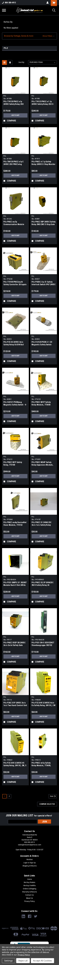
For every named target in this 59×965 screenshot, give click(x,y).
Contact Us (29, 895)
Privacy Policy (29, 901)
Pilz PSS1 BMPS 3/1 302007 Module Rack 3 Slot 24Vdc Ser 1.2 (14, 585)
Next (52, 796)
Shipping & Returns (30, 866)
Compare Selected (47, 804)
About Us (29, 898)
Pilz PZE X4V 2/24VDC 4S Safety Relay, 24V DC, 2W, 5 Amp (14, 765)
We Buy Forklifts (29, 886)
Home (29, 879)
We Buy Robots (29, 882)
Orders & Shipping (29, 889)
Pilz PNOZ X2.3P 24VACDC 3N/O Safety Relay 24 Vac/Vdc (42, 585)
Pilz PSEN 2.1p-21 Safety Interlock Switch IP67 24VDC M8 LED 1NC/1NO (43, 284)
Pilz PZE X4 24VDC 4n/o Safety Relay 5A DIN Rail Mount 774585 (13, 344)
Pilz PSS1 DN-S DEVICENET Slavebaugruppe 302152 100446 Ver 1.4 (43, 645)
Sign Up (33, 863)
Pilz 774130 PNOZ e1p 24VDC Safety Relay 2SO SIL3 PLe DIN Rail (13, 104)
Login (25, 863)
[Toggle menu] (4, 10)
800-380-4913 (10, 3)
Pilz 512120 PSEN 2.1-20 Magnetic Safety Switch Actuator (42, 344)
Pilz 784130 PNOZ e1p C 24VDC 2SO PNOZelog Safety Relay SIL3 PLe (13, 164)
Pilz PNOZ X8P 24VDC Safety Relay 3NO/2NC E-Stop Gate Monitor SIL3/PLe (44, 224)
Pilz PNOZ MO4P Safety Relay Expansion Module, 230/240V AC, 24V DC (42, 465)
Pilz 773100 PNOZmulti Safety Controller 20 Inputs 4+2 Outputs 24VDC (14, 284)
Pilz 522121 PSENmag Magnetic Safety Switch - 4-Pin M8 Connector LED (15, 404)
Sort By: (22, 62)
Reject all (23, 960)
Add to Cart (15, 115)
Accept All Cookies (42, 960)
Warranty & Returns (29, 892)
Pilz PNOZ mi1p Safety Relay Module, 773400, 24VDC (41, 765)
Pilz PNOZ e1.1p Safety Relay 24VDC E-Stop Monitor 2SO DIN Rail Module (43, 164)
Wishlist (29, 860)
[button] (29, 35)
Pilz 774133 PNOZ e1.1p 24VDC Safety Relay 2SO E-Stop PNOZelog (43, 104)
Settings (8, 960)
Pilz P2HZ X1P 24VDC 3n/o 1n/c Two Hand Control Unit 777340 (15, 705)
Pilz (4, 96)
